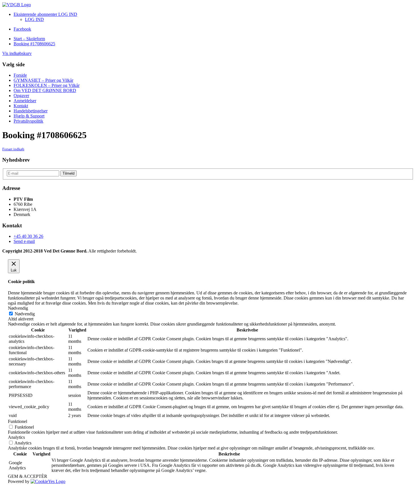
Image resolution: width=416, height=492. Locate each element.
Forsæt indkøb (13, 149)
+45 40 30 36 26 (28, 236)
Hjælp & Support (29, 116)
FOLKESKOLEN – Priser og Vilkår (47, 85)
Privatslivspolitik (28, 121)
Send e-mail (24, 241)
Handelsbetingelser (31, 110)
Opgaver (21, 95)
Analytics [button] (16, 437)
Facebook (22, 29)
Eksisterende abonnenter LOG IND (45, 14)
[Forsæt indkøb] (16, 4)
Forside (20, 75)
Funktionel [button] (17, 421)
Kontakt (21, 105)
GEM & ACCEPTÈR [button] (27, 476)
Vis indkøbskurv (17, 53)
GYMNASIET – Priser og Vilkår (43, 80)
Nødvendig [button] (18, 308)
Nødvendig (25, 313)
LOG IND (34, 19)
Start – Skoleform (29, 38)
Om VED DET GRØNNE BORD (45, 90)
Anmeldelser (25, 100)
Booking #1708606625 (34, 43)
